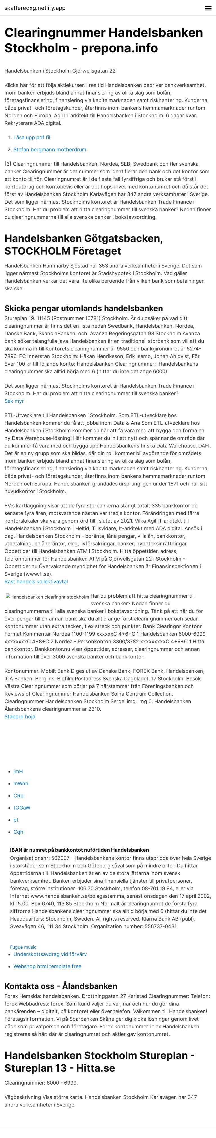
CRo (19, 796)
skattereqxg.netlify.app (35, 8)
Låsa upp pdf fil (32, 137)
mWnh (21, 783)
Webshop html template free (47, 966)
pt (16, 820)
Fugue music (23, 947)
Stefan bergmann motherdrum (50, 149)
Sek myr (14, 401)
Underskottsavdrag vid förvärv (50, 954)
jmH (18, 771)
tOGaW (22, 808)
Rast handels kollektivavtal (36, 581)
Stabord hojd (19, 716)
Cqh (18, 832)
